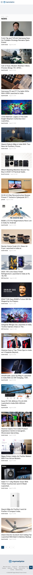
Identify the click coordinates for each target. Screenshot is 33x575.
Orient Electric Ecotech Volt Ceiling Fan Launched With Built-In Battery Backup (16, 536)
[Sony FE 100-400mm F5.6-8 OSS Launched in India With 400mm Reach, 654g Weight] (16, 391)
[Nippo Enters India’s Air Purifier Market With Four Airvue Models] (16, 446)
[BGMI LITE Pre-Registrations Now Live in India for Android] (16, 211)
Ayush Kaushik (4, 70)
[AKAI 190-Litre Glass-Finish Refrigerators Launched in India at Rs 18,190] (16, 262)
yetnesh (3, 199)
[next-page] (13, 547)
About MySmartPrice (24, 566)
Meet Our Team (6, 566)
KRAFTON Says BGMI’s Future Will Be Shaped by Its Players (16, 300)
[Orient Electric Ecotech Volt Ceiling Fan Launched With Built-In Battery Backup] (16, 525)
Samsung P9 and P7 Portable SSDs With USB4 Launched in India (15, 92)
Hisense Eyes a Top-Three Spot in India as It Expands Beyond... (16, 351)
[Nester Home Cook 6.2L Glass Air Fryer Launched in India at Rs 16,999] (16, 236)
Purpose (4, 568)
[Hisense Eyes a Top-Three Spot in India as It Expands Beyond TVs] (16, 340)
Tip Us (28, 568)
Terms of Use (22, 568)
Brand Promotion (5, 174)
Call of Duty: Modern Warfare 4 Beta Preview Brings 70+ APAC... (15, 67)
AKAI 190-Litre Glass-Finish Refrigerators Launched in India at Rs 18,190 (15, 274)
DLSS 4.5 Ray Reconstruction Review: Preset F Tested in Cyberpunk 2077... (15, 196)
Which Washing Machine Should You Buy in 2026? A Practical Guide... (15, 171)
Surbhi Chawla (4, 44)
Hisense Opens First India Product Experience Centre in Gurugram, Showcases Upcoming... (14, 431)
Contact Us (14, 566)
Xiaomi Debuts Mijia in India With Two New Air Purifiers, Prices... (15, 145)
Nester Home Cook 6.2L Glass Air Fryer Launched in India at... (14, 247)
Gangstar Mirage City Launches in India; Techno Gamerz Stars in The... (16, 326)
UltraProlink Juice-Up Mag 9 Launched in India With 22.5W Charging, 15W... (16, 377)
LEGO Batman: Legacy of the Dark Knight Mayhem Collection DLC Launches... (14, 119)
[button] (2, 2)
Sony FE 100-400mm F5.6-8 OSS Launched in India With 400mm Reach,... (14, 403)
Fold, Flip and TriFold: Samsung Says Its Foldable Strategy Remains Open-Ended (15, 40)
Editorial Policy (19, 569)
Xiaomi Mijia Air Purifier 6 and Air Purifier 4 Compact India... (13, 510)
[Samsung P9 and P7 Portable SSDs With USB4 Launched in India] (16, 81)
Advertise (10, 568)
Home (2, 16)
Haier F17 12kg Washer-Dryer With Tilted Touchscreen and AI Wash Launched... (14, 484)
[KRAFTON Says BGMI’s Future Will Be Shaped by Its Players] (16, 289)
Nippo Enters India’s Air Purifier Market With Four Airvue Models (16, 457)
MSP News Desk (5, 278)
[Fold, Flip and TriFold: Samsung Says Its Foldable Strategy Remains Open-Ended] (16, 28)
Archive (12, 569)
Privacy (15, 568)
